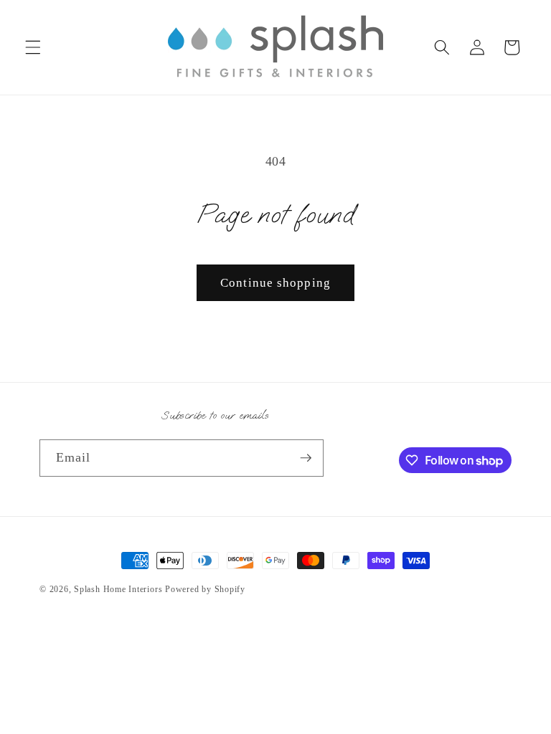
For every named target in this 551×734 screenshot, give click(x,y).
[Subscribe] (305, 458)
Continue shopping (275, 283)
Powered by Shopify (205, 589)
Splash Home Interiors (118, 589)
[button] (33, 47)
